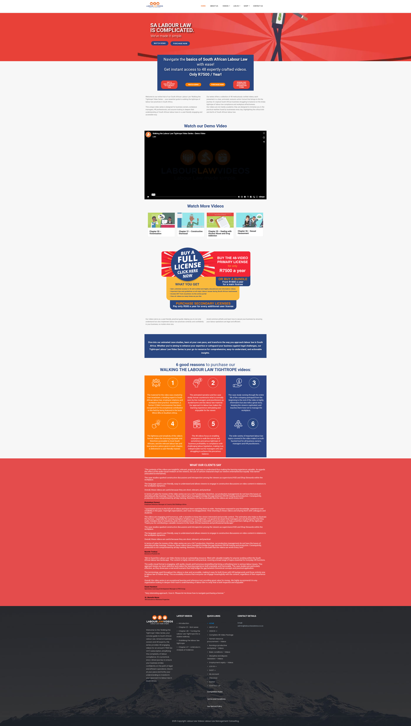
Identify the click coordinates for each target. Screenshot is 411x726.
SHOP (246, 6)
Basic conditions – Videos (219, 652)
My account (214, 674)
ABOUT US (214, 6)
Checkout (213, 678)
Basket (212, 682)
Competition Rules (215, 692)
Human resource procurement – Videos (216, 640)
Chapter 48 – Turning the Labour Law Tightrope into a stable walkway (188, 634)
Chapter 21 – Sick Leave (188, 627)
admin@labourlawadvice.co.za (250, 626)
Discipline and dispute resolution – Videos (217, 657)
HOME (203, 6)
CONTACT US (258, 6)
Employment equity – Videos (221, 662)
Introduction (184, 623)
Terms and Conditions (216, 699)
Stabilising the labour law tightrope (188, 641)
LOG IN (236, 6)
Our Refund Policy (214, 706)
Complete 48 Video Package (221, 635)
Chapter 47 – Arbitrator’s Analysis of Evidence (188, 648)
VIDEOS (225, 6)
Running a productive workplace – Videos (217, 646)
